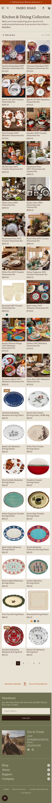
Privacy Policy (19, 789)
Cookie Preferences (39, 789)
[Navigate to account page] (43, 8)
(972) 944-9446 (34, 745)
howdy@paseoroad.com (37, 739)
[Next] (39, 663)
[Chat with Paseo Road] (5, 798)
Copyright (26, 793)
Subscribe (26, 718)
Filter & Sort (10, 35)
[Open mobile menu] (2, 8)
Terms (6, 789)
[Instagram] (33, 749)
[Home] (26, 8)
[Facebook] (28, 749)
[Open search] (7, 8)
